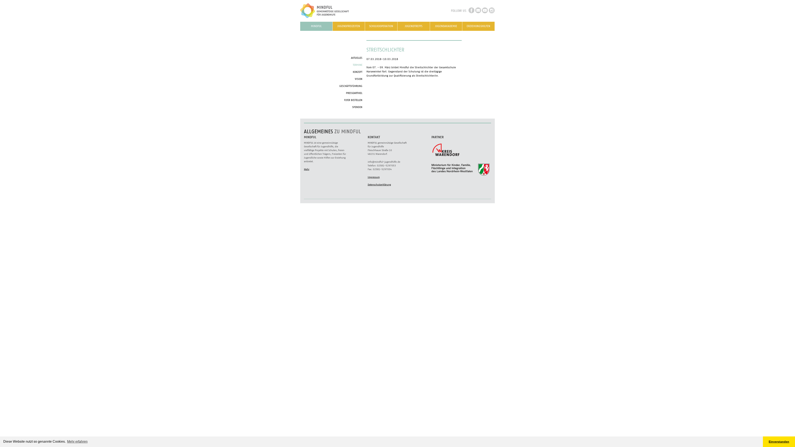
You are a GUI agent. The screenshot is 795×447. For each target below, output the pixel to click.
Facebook (471, 10)
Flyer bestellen (353, 100)
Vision (358, 79)
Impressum (374, 177)
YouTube (485, 10)
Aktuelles (356, 58)
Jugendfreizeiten (348, 26)
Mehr (306, 169)
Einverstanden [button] (779, 441)
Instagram (492, 10)
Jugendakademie (446, 26)
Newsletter (478, 10)
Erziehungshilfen (478, 26)
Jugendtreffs (413, 26)
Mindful (316, 26)
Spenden (357, 107)
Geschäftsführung (350, 86)
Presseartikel (354, 93)
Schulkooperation (381, 26)
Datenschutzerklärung (379, 184)
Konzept (357, 72)
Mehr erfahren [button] (77, 441)
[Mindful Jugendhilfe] (331, 19)
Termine (357, 65)
